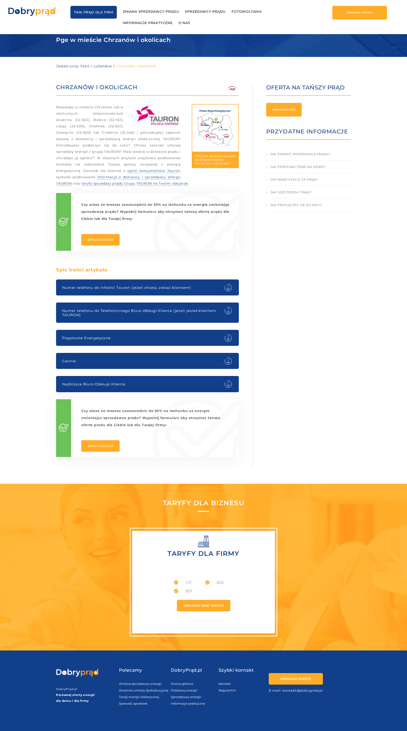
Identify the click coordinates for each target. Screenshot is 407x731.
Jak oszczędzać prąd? (291, 192)
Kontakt (225, 684)
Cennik (69, 361)
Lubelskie (103, 66)
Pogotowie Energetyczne (86, 338)
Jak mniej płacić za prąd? (294, 179)
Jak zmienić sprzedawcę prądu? (300, 154)
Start (85, 66)
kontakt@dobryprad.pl (302, 690)
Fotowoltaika (247, 11)
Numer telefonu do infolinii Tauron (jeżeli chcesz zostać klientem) (126, 287)
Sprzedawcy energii (186, 697)
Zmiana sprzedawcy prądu (151, 11)
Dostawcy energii (184, 690)
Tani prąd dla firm (93, 12)
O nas (184, 23)
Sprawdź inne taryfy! (203, 605)
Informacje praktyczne (148, 23)
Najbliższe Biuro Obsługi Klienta (93, 384)
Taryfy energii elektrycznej (139, 697)
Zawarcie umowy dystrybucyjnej (143, 690)
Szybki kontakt (100, 240)
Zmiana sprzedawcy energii (140, 684)
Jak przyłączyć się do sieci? (296, 205)
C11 (188, 582)
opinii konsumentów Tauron (153, 171)
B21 (189, 591)
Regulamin (227, 690)
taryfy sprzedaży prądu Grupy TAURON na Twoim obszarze (134, 183)
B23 (220, 582)
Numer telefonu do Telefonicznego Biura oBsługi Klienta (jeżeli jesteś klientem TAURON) (139, 312)
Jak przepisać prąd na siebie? (298, 167)
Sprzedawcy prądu (205, 11)
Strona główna (182, 684)
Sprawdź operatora (133, 703)
